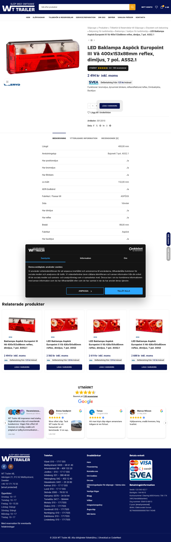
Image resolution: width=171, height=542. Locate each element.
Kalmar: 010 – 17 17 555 (56, 485)
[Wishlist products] (156, 7)
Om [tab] (125, 258)
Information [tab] (85, 258)
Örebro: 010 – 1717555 (55, 506)
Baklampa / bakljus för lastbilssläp (131, 31)
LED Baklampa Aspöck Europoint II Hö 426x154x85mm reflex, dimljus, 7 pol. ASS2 (148, 344)
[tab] (59, 137)
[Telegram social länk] (110, 125)
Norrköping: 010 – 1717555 (57, 513)
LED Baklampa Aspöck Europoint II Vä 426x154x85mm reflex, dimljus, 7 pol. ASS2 (63, 344)
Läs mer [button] (11, 434)
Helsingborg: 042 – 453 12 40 (58, 478)
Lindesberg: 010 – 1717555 (57, 519)
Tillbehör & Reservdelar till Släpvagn (127, 28)
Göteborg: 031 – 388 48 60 (56, 475)
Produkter (103, 28)
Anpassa (83, 291)
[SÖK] (132, 7)
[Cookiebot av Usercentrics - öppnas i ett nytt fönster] (131, 249)
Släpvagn (92, 28)
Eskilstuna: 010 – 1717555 (56, 516)
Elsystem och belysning (157, 28)
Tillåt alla (123, 291)
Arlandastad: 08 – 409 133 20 (58, 468)
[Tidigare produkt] (89, 40)
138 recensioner (90, 396)
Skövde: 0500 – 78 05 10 (56, 492)
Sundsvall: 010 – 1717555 (56, 509)
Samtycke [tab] (45, 258)
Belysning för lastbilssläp (101, 31)
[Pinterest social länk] (100, 125)
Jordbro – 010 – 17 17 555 (57, 472)
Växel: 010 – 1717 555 (54, 461)
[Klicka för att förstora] (7, 81)
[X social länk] (97, 125)
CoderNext (116, 537)
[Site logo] (18, 7)
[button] (22, 367)
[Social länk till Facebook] (93, 125)
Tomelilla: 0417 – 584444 (56, 499)
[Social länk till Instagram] (10, 466)
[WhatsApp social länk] (106, 125)
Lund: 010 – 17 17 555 (55, 489)
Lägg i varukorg (109, 106)
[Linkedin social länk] (103, 125)
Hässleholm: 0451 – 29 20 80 (58, 482)
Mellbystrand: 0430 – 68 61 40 (58, 465)
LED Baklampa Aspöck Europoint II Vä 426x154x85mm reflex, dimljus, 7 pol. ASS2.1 (106, 344)
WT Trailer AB (64, 537)
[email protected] (9, 487)
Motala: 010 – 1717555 (55, 502)
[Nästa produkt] (94, 40)
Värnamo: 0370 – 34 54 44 (56, 496)
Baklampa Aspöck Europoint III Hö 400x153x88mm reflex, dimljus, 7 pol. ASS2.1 (21, 344)
